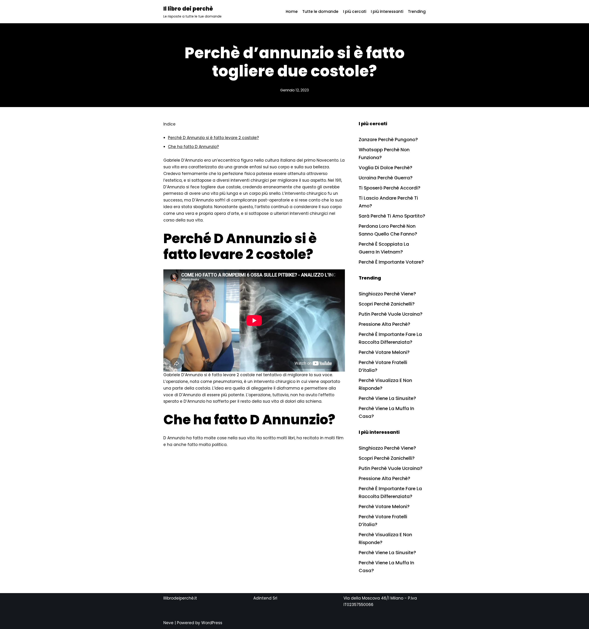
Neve (168, 623)
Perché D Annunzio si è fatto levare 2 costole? (213, 137)
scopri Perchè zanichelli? (387, 304)
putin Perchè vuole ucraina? (390, 314)
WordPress (211, 623)
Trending (417, 11)
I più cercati (354, 11)
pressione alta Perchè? (384, 324)
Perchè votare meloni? (384, 352)
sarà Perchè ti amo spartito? (392, 216)
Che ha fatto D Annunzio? (193, 146)
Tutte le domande (320, 11)
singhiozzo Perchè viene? (387, 294)
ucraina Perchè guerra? (386, 178)
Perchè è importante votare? (391, 262)
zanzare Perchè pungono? (388, 139)
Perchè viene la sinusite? (387, 398)
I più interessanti (387, 11)
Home (292, 11)
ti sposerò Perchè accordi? (389, 188)
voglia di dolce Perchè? (385, 167)
